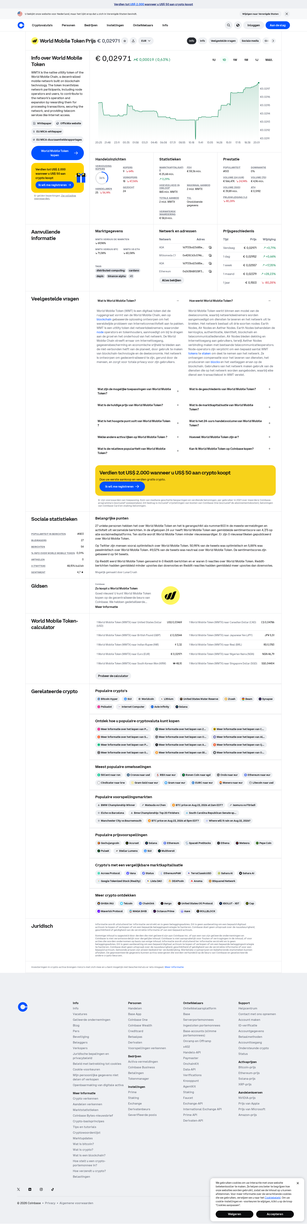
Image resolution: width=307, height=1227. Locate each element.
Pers (76, 1031)
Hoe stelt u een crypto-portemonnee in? (89, 1163)
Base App (134, 1014)
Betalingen (136, 1073)
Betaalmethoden (250, 1037)
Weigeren (234, 1214)
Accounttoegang (250, 1042)
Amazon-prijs (247, 1115)
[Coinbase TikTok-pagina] (52, 1189)
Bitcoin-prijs (247, 1067)
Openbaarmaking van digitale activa (98, 1085)
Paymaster (190, 1058)
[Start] (21, 25)
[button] (68, 25)
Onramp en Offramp (197, 1041)
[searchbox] (146, 41)
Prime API (190, 1115)
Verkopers (80, 1048)
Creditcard (135, 1031)
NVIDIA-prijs (247, 1098)
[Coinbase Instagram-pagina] (41, 1189)
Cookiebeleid (273, 1197)
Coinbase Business (141, 1067)
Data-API (189, 1069)
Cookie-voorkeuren (86, 1069)
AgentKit (189, 1086)
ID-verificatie (247, 1025)
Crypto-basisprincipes (88, 1121)
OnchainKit (191, 1063)
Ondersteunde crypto (253, 1048)
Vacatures (80, 1014)
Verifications (192, 1075)
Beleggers (80, 1042)
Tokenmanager (138, 1078)
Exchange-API (193, 1103)
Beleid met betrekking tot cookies (97, 1063)
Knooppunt (191, 1081)
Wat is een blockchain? (89, 1155)
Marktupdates (83, 1138)
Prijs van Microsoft (251, 1109)
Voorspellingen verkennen (147, 1048)
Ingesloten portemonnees (201, 1025)
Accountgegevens (251, 1031)
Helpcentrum (247, 1008)
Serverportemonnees (198, 1019)
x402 (186, 1046)
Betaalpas (135, 1037)
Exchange (135, 1103)
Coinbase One (138, 1019)
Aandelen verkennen (87, 1104)
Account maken (249, 1019)
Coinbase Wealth (140, 1025)
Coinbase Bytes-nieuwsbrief (93, 1115)
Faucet (188, 1098)
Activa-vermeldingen (143, 1061)
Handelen (135, 1008)
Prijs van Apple (249, 1103)
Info (76, 1008)
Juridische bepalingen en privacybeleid (91, 1056)
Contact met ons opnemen (257, 1014)
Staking (133, 1098)
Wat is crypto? (83, 1149)
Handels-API (192, 1052)
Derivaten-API (193, 1120)
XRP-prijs (245, 1084)
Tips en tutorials (84, 1127)
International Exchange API (202, 1109)
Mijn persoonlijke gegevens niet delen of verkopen (95, 1077)
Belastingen (81, 1176)
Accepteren (275, 1214)
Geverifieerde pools (142, 1115)
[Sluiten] (298, 1183)
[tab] (191, 40)
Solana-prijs (246, 1078)
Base (186, 1014)
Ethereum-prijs (249, 1073)
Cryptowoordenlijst (86, 1132)
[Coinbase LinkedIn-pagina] (29, 1189)
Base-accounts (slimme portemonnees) (199, 1033)
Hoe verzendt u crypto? (89, 1171)
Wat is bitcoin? (83, 1144)
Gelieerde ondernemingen (91, 1019)
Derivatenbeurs (139, 1109)
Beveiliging (81, 1037)
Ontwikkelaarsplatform (199, 1008)
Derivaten (135, 1042)
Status (243, 1054)
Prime (132, 1092)
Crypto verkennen (85, 1098)
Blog (76, 1025)
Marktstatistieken (85, 1110)
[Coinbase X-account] (18, 1189)
